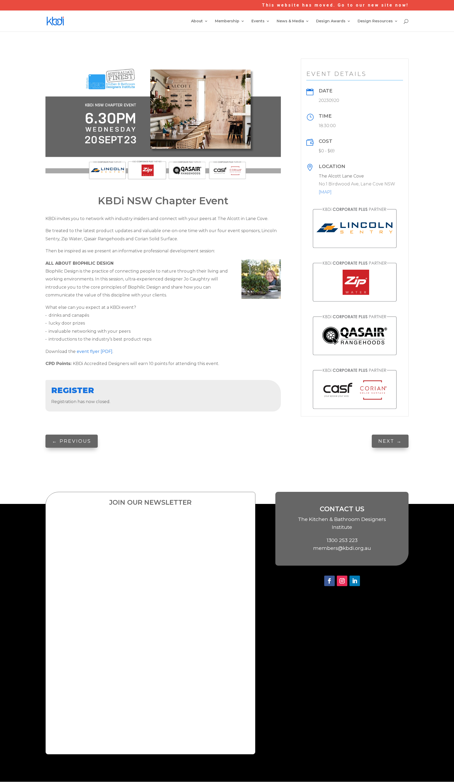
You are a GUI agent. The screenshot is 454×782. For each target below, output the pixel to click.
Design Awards (330, 21)
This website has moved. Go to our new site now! (335, 5)
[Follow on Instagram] (342, 581)
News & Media (290, 21)
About (197, 21)
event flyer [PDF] (94, 351)
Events (258, 21)
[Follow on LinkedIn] (354, 581)
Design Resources (375, 21)
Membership (227, 21)
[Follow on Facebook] (329, 581)
